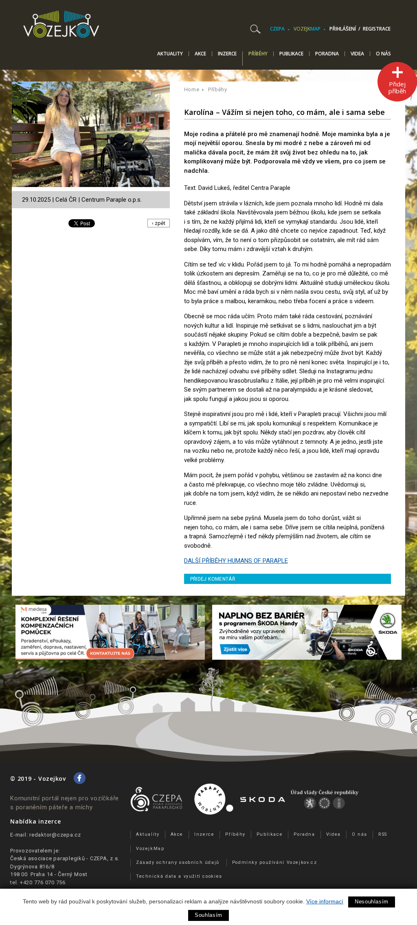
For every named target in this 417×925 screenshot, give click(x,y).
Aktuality (170, 53)
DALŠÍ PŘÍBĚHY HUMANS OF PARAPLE (236, 560)
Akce (200, 53)
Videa (357, 53)
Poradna (327, 53)
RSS (382, 834)
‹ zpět (158, 223)
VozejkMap (150, 848)
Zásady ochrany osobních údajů (177, 862)
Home (192, 89)
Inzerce (227, 53)
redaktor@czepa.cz (55, 835)
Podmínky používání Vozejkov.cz (274, 862)
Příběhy (258, 54)
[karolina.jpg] (93, 136)
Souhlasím (208, 915)
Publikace (291, 53)
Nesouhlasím (371, 902)
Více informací (324, 901)
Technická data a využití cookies (179, 876)
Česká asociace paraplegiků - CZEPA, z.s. (64, 858)
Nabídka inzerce (35, 821)
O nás (383, 53)
